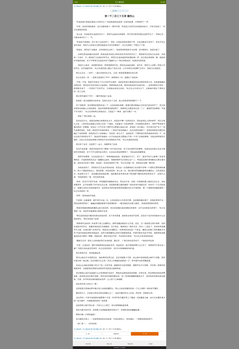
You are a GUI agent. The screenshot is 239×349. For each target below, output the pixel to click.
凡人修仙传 (119, 2)
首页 (163, 2)
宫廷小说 (109, 344)
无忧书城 (88, 344)
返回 (76, 2)
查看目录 (116, 334)
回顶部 (151, 344)
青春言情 (130, 344)
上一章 (88, 334)
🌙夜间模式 (114, 10)
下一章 (145, 334)
